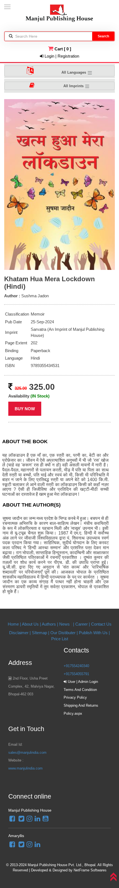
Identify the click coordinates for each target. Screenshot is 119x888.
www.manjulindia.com (25, 768)
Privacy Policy (75, 697)
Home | (14, 624)
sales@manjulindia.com (27, 752)
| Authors (48, 624)
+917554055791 (76, 674)
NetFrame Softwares (90, 870)
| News (64, 624)
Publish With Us (93, 632)
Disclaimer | (20, 632)
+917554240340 (76, 666)
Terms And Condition (80, 690)
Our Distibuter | (64, 632)
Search (103, 36)
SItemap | (40, 632)
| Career (81, 624)
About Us (30, 624)
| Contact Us (100, 624)
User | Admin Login (82, 682)
